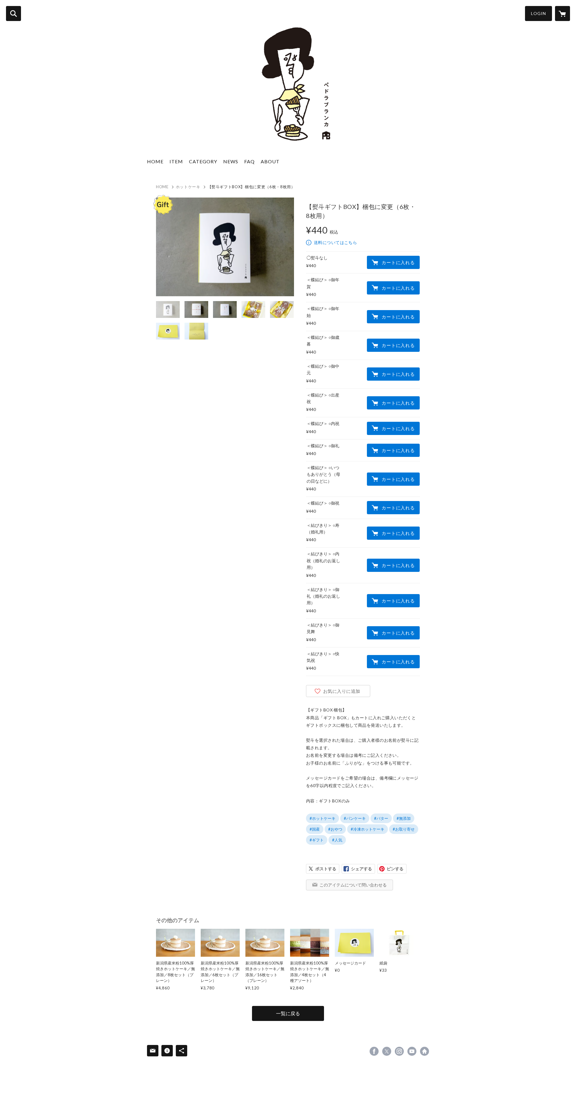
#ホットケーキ (322, 818)
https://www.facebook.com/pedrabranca (374, 1051)
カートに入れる (398, 262)
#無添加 (404, 818)
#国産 (315, 829)
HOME (155, 161)
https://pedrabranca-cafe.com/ (424, 1051)
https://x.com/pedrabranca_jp (386, 1051)
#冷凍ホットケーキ (367, 829)
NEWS (230, 161)
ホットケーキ (188, 186)
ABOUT (270, 161)
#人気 (337, 840)
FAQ (249, 161)
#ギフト (317, 840)
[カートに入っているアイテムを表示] (562, 13)
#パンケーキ (355, 818)
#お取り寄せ (404, 829)
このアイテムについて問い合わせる (353, 884)
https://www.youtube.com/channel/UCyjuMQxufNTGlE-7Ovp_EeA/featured (411, 1051)
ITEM (176, 161)
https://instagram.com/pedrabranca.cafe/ (399, 1051)
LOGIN (538, 13)
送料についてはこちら (335, 242)
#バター (381, 818)
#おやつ (335, 829)
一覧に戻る (288, 1013)
